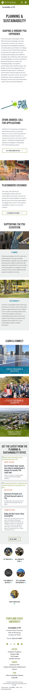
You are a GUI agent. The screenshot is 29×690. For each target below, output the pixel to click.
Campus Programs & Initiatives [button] (14, 370)
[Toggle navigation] (26, 2)
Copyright (14, 677)
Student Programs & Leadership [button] (14, 401)
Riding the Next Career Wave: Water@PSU (14, 515)
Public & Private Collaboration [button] (14, 432)
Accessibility (12, 687)
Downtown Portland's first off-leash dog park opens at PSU (13, 496)
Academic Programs (14, 652)
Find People (14, 656)
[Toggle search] (21, 2)
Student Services (14, 658)
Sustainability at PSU (8, 7)
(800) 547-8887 (17, 638)
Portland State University (14, 619)
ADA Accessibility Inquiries (14, 675)
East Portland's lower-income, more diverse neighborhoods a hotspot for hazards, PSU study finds (14, 469)
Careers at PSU (14, 665)
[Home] (8, 2)
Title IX (17, 687)
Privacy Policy (4, 687)
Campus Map (14, 654)
